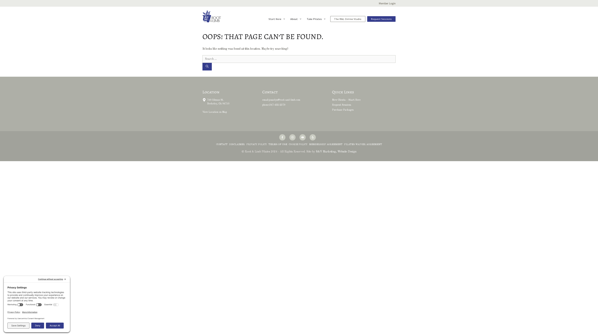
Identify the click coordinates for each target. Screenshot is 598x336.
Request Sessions (381, 19)
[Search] (207, 66)
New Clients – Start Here (346, 100)
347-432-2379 (277, 105)
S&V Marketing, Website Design (336, 151)
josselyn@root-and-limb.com (284, 100)
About (294, 19)
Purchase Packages (343, 110)
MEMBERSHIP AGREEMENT (325, 144)
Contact (222, 144)
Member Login (387, 3)
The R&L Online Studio (347, 19)
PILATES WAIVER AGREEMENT (363, 144)
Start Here (275, 19)
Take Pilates (314, 19)
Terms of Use (277, 144)
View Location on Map (214, 112)
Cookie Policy (298, 144)
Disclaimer (237, 144)
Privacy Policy (256, 144)
